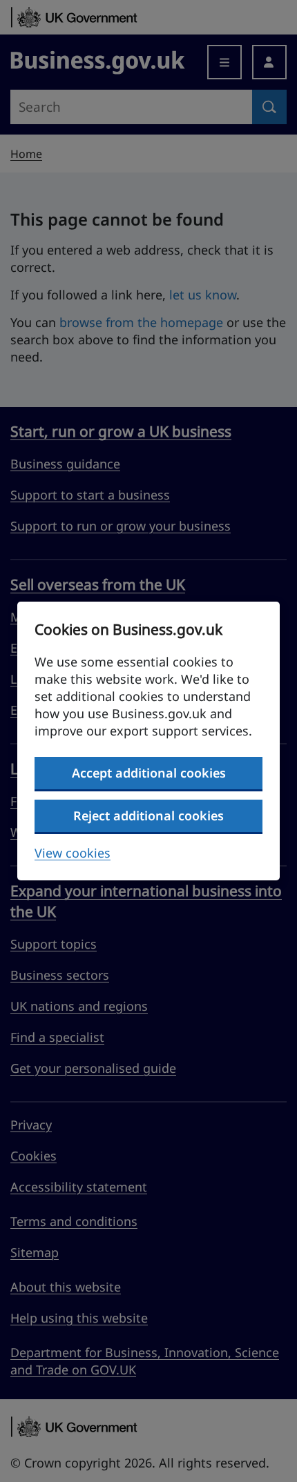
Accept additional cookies (149, 772)
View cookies (73, 852)
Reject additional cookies (148, 815)
